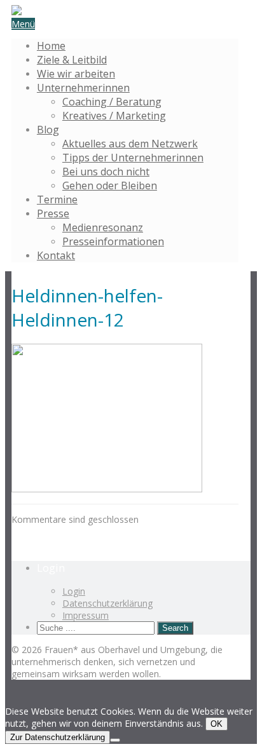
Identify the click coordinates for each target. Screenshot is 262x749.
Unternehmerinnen (83, 88)
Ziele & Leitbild (72, 60)
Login (73, 591)
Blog (48, 130)
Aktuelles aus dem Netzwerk (130, 144)
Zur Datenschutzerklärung (57, 737)
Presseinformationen (113, 241)
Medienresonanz (102, 227)
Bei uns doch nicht (105, 172)
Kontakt (56, 255)
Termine (57, 199)
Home (51, 46)
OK (216, 724)
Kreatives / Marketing (114, 116)
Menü (23, 24)
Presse (53, 213)
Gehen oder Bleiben (109, 185)
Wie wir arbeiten (76, 74)
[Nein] (115, 740)
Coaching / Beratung (112, 102)
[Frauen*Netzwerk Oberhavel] (16, 12)
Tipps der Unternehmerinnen (132, 158)
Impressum (85, 615)
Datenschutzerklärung (107, 603)
